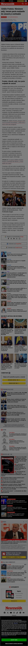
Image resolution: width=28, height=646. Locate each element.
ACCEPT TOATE (14, 639)
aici (23, 626)
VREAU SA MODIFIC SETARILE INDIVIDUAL (14, 643)
